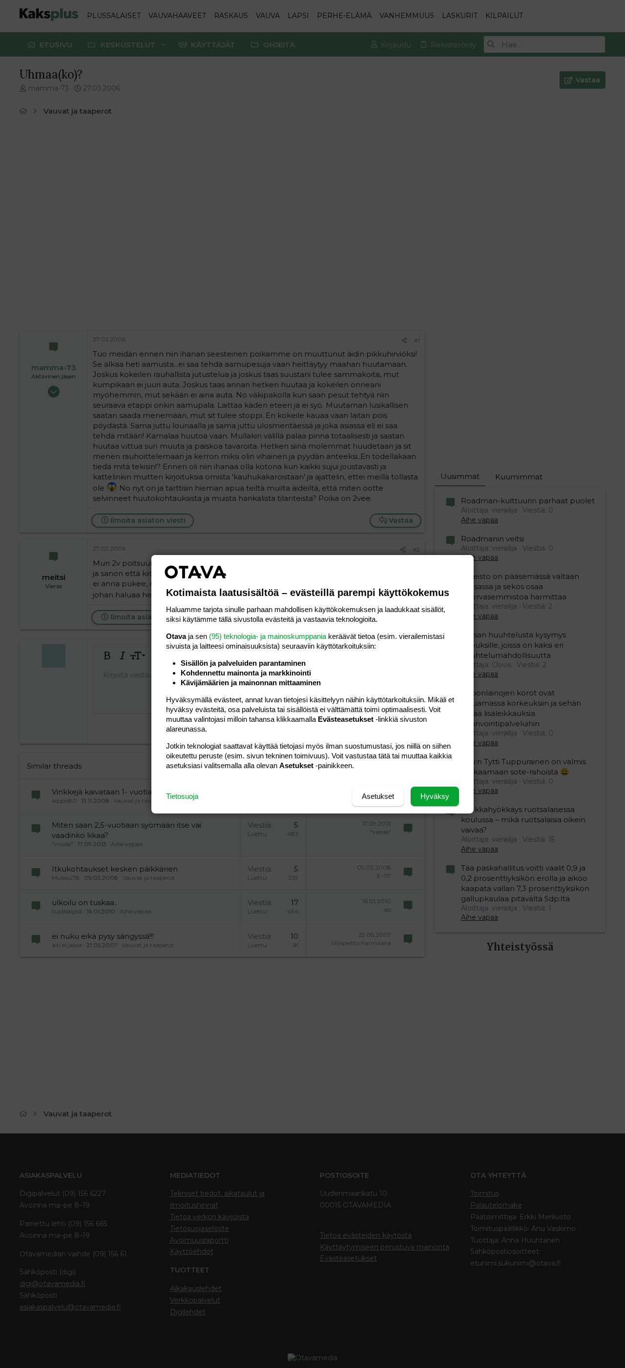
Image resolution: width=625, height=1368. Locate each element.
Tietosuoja (182, 796)
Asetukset (378, 796)
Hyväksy (434, 796)
